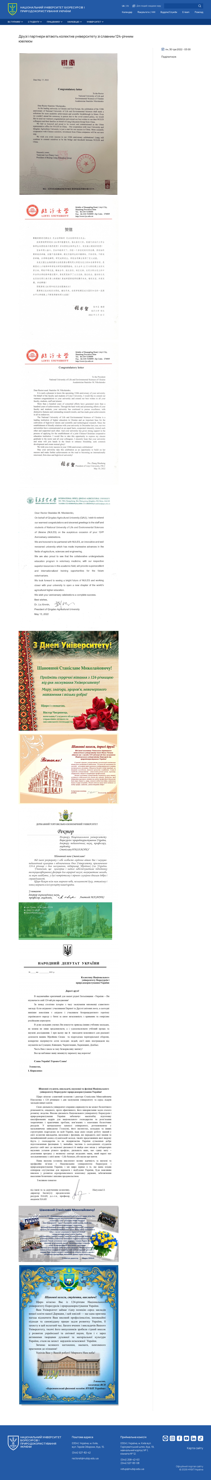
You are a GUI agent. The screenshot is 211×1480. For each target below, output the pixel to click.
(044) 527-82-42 (81, 1452)
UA (123, 6)
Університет (94, 22)
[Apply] (199, 6)
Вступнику (14, 22)
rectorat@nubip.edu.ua (85, 1458)
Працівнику (53, 22)
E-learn (185, 12)
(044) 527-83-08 (129, 1463)
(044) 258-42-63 (129, 1459)
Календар (127, 12)
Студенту (33, 22)
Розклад (199, 12)
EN (127, 6)
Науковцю (73, 22)
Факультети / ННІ (146, 12)
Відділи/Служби (169, 12)
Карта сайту (195, 1448)
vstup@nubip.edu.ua (132, 1469)
